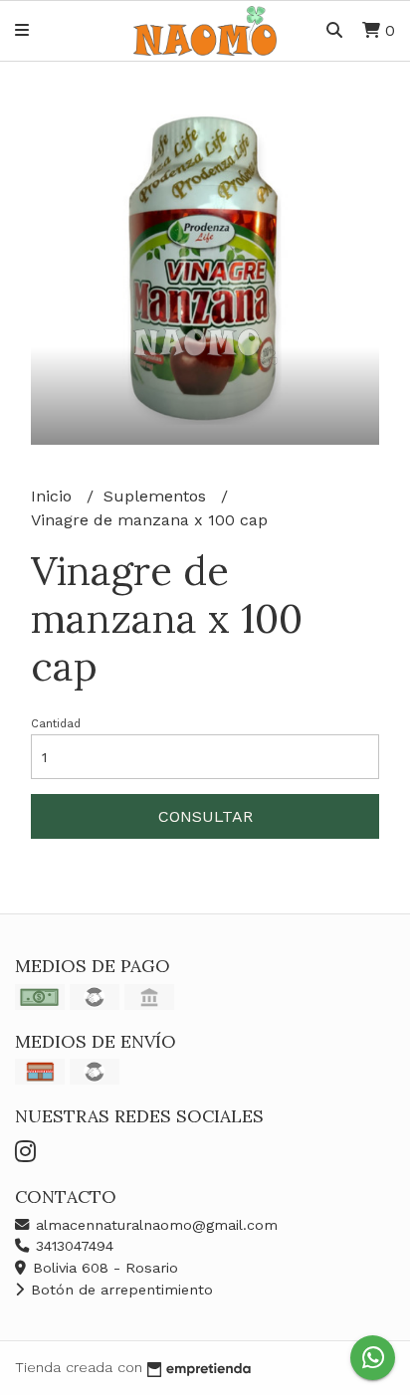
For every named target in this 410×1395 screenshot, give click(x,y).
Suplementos (157, 496)
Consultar (205, 816)
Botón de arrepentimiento (119, 1289)
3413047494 (72, 1246)
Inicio (54, 496)
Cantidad (56, 723)
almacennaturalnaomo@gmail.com (154, 1225)
